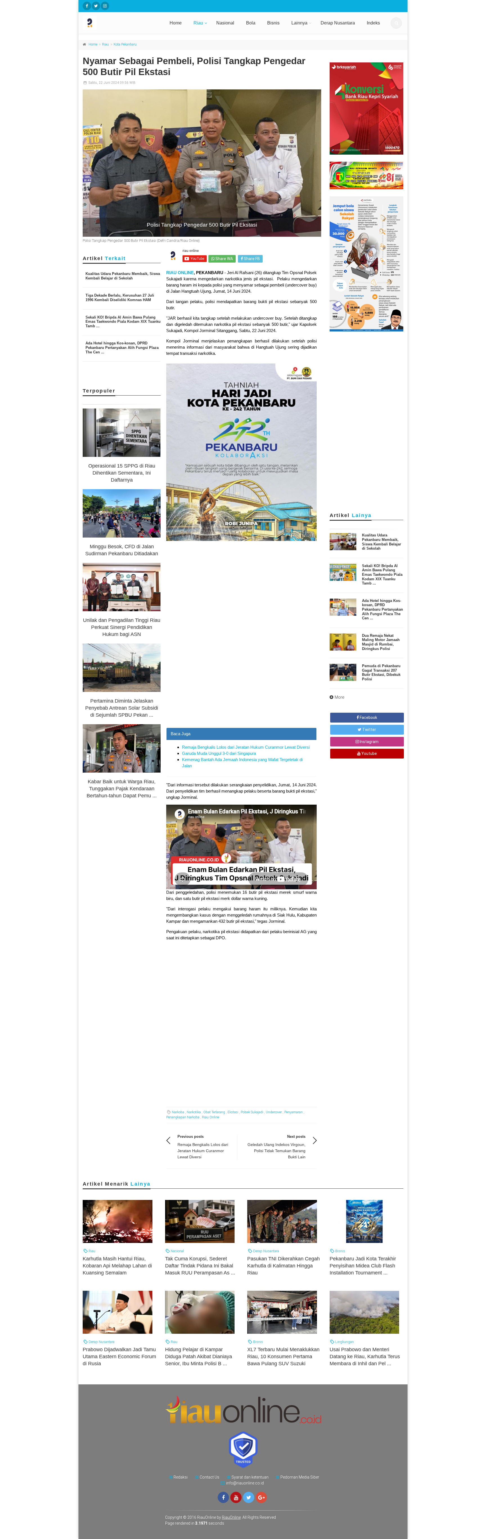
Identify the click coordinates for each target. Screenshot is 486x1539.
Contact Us (209, 1477)
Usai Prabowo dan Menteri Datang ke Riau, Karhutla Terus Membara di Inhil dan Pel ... (365, 1356)
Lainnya (299, 23)
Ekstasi (233, 1112)
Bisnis (273, 23)
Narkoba (178, 1112)
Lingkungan (344, 1342)
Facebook (368, 717)
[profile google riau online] (261, 1497)
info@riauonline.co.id (245, 1483)
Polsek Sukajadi (252, 1112)
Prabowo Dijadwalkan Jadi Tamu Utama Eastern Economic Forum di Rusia (119, 1356)
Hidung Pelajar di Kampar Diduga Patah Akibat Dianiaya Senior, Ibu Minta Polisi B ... (198, 1356)
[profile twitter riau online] (96, 6)
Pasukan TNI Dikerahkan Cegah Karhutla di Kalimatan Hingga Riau (283, 1266)
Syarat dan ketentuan (250, 1477)
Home (176, 23)
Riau (198, 23)
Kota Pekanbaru (125, 44)
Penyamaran (293, 1112)
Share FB (251, 258)
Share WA (224, 258)
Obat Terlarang (214, 1112)
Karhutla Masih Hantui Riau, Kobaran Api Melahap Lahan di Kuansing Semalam (117, 1266)
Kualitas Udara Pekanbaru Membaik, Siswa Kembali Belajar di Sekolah (123, 276)
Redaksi (181, 1477)
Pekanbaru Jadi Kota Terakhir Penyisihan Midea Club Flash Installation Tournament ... (363, 1266)
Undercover (274, 1112)
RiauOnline (231, 1517)
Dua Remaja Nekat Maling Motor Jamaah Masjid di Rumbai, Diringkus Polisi (381, 642)
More (340, 697)
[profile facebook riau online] (87, 6)
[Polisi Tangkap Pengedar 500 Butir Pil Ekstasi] (202, 163)
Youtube (369, 753)
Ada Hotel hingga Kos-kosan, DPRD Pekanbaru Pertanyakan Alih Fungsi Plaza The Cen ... (122, 347)
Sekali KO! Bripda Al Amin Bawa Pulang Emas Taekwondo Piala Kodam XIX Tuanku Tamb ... (123, 321)
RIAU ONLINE (180, 272)
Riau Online (210, 1117)
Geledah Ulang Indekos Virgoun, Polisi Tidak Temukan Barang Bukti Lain (276, 1150)
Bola (250, 23)
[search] (396, 23)
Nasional (225, 23)
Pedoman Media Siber (299, 1477)
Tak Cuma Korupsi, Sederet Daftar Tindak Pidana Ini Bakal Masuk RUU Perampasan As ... (200, 1266)
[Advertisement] (241, 688)
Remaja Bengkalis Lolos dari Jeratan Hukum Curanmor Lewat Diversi (246, 747)
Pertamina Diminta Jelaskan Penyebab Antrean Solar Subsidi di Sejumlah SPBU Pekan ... (121, 708)
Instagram (369, 741)
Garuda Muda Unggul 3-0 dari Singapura (219, 753)
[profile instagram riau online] (105, 6)
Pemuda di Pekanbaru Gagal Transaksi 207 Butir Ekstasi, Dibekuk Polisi (381, 672)
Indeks (373, 23)
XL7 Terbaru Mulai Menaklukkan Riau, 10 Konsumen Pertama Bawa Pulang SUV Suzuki (283, 1356)
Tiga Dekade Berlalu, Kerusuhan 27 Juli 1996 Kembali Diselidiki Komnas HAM (120, 297)
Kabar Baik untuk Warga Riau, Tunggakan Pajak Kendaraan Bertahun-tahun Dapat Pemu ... (122, 788)
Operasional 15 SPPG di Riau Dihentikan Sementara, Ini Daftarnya (121, 473)
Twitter (368, 729)
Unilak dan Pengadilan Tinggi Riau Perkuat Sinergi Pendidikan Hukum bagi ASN (121, 627)
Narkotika (194, 1112)
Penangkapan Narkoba (182, 1117)
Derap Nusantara (338, 23)
